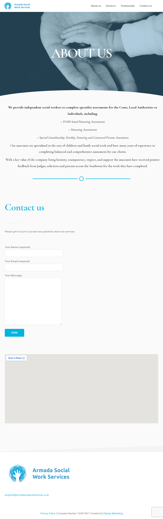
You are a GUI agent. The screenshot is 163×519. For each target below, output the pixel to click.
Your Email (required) (17, 261)
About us (96, 5)
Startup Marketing (113, 513)
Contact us (146, 5)
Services (111, 5)
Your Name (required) (17, 247)
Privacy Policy (48, 513)
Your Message (13, 275)
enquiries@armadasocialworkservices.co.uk (27, 495)
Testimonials (127, 5)
